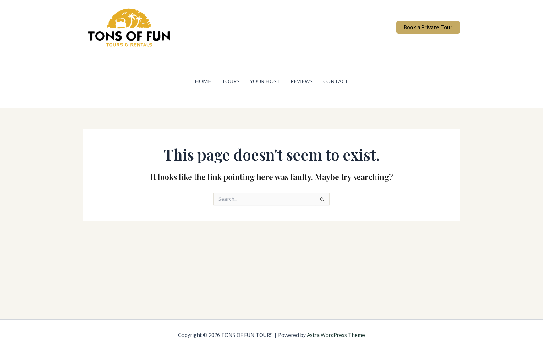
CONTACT (335, 81)
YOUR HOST (265, 81)
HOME (203, 81)
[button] (428, 27)
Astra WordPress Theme (336, 335)
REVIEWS (302, 81)
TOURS (230, 81)
